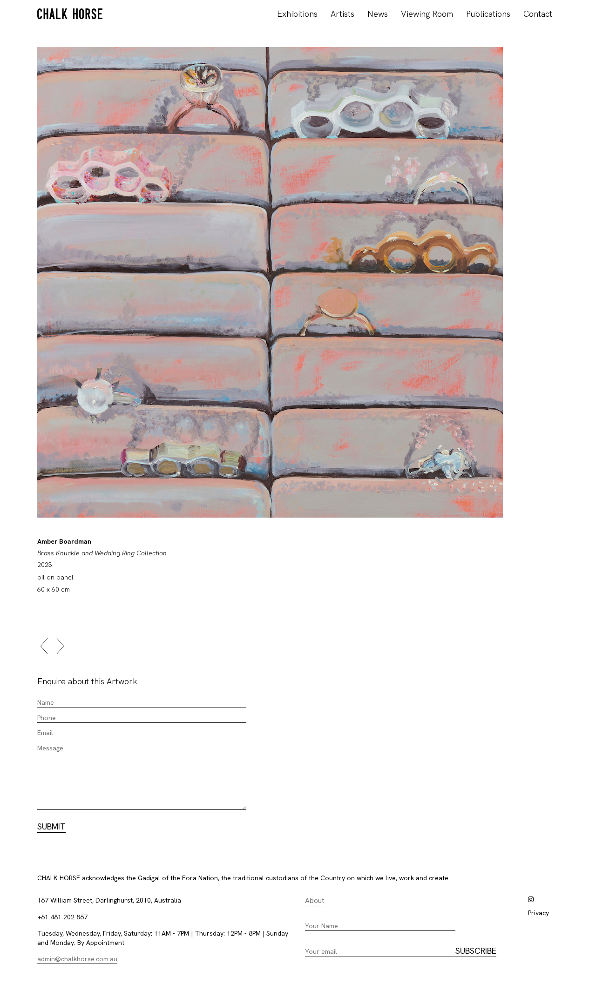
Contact (537, 13)
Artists (342, 13)
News (377, 13)
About (314, 900)
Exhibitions (297, 13)
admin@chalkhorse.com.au (77, 959)
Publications (488, 13)
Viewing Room (427, 13)
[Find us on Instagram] (531, 899)
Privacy (538, 913)
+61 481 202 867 (62, 917)
